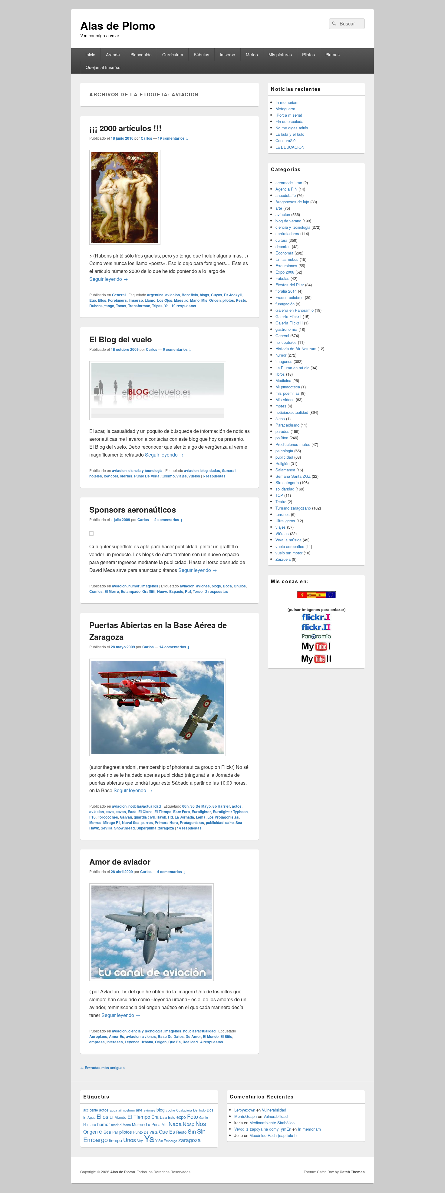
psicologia (284, 451)
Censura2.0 (285, 140)
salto (229, 822)
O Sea (105, 1132)
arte (278, 208)
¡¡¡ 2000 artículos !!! (125, 128)
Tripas (157, 305)
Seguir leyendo (108, 278)
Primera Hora (166, 822)
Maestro (181, 300)
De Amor (193, 1036)
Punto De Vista (147, 476)
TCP (279, 495)
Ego (92, 300)
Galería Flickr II (289, 323)
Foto (192, 1116)
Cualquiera (184, 1110)
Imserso (227, 55)
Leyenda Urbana (139, 1042)
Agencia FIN (286, 189)
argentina (155, 294)
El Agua (89, 1117)
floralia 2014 (286, 291)
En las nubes (286, 259)
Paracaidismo (287, 425)
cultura (281, 240)
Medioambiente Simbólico (272, 1122)
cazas (121, 811)
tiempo (115, 1140)
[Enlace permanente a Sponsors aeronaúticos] (91, 538)
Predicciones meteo (292, 444)
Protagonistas (192, 822)
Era (155, 1116)
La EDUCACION (289, 147)
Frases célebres (289, 297)
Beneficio (190, 294)
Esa (163, 1117)
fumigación (285, 304)
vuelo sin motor (288, 553)
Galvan (126, 817)
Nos (201, 1123)
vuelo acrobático (289, 546)
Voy (140, 1140)
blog (204, 470)
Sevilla (106, 828)
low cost (111, 476)
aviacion (172, 294)
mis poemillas (287, 393)
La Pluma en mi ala (292, 368)
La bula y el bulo (289, 134)
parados (282, 431)
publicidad (214, 822)
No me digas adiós (291, 128)
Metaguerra (285, 108)
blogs (204, 294)
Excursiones (286, 265)
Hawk (161, 817)
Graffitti (148, 591)
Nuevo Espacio (170, 591)
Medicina (283, 380)
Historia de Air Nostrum (295, 348)
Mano (194, 300)
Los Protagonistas (223, 817)
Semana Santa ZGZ (293, 476)
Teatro (280, 501)
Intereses (115, 1042)
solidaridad (284, 489)
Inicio (90, 55)
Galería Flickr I (288, 316)
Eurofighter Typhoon (230, 811)
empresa (97, 1042)
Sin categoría (287, 482)
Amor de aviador (119, 861)
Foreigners (117, 300)
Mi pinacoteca (287, 387)
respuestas (183, 305)
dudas (214, 470)
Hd (170, 817)
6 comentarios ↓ (177, 349)
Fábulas (201, 55)
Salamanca (285, 470)
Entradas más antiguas (102, 1067)
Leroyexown (244, 1110)
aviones (203, 586)
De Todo (199, 1110)
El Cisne (145, 811)
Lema (201, 817)
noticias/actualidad (144, 806)
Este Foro (181, 811)
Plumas (332, 55)
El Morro (111, 591)
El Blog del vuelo (120, 339)
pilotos (228, 300)
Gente (203, 1117)
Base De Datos (171, 1036)
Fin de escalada (289, 121)
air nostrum (126, 1110)
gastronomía (286, 329)
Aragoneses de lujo (292, 201)
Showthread (124, 828)
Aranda (113, 55)
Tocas (121, 305)
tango (109, 305)
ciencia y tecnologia (145, 470)
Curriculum (172, 55)
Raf (188, 591)
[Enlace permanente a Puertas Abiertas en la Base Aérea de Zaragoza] (157, 759)
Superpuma (147, 828)
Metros (95, 822)
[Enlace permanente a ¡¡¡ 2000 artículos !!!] (124, 247)
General (119, 294)
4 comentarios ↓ (171, 871)
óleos (280, 418)
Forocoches (107, 817)
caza (110, 811)
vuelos (194, 476)
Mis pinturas (280, 55)
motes (280, 406)
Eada (132, 811)
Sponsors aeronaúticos (132, 509)
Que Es (174, 1042)
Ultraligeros (285, 520)
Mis (204, 300)
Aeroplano (98, 1036)
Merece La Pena (146, 1124)
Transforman (139, 305)
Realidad (190, 1042)
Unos (129, 1140)
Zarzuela (283, 559)
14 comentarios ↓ (174, 647)
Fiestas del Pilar (289, 284)
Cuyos (216, 294)
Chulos (240, 586)
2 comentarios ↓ (168, 519)
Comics (96, 591)
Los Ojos (164, 300)
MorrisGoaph (245, 1116)
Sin (192, 1131)
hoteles (95, 476)
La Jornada (184, 817)
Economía (284, 253)
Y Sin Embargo (166, 1140)
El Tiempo (162, 811)
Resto (241, 300)
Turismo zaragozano (293, 508)
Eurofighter (201, 811)
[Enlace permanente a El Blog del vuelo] (157, 423)
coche (170, 1110)
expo (181, 1117)
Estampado (130, 591)
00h (185, 806)
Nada (175, 1124)
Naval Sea (131, 822)
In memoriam (286, 102)
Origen (215, 300)
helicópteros (286, 342)
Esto (171, 1117)
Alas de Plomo (117, 25)
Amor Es (116, 1036)
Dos (210, 1109)
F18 (92, 817)
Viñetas (282, 533)
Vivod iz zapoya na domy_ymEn (262, 1129)
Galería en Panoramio (294, 310)
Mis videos (285, 399)
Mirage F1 (111, 822)
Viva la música (288, 540)
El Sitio (226, 1036)
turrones (282, 514)
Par (115, 1132)
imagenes (149, 586)
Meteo (252, 55)
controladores (287, 233)
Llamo (150, 300)
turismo (168, 476)
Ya (166, 305)
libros (280, 374)
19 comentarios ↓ (173, 138)
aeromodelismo (288, 182)
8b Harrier (221, 806)
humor (134, 586)
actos (237, 806)
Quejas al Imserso (103, 67)
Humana (89, 1124)
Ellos (102, 300)
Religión (282, 463)
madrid (116, 1124)
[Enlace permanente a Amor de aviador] (151, 983)
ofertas (126, 476)
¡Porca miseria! (288, 115)
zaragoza (166, 828)
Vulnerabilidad (274, 1110)
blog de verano (288, 221)
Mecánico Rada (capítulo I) (273, 1135)
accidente (90, 1110)
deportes (283, 246)
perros (147, 822)
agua (113, 1110)
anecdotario (285, 195)
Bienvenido (141, 55)
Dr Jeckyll (233, 294)
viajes (181, 476)
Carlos (146, 138)
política (281, 437)
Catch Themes (352, 1172)
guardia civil (144, 817)
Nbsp (188, 1124)
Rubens (96, 305)
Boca (227, 586)
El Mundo (211, 1036)
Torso (198, 591)
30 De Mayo (200, 806)
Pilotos (308, 55)
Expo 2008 (284, 272)
